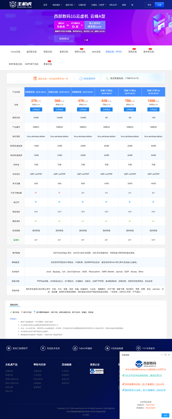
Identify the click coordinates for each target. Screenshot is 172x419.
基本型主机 (148, 51)
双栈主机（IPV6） (114, 51)
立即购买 (36, 109)
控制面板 (37, 383)
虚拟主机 (69, 4)
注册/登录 (38, 371)
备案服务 (37, 387)
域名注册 (9, 387)
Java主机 (96, 51)
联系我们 (65, 375)
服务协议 (65, 383)
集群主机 (64, 51)
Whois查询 (38, 379)
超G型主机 (32, 51)
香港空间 (9, 375)
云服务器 (82, 4)
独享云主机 (80, 51)
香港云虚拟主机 (12, 379)
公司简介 (65, 371)
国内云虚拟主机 (12, 383)
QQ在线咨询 (89, 78)
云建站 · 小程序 (97, 4)
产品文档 (37, 375)
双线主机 (48, 51)
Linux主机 (15, 51)
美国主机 (132, 51)
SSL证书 (113, 4)
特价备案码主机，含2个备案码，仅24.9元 (144, 384)
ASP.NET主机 (31, 63)
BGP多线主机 (15, 63)
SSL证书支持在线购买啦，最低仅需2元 (143, 375)
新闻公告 (65, 379)
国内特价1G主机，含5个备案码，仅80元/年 (145, 390)
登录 (149, 4)
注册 (159, 4)
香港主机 (48, 63)
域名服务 (56, 4)
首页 (45, 4)
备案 (124, 4)
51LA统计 (86, 414)
